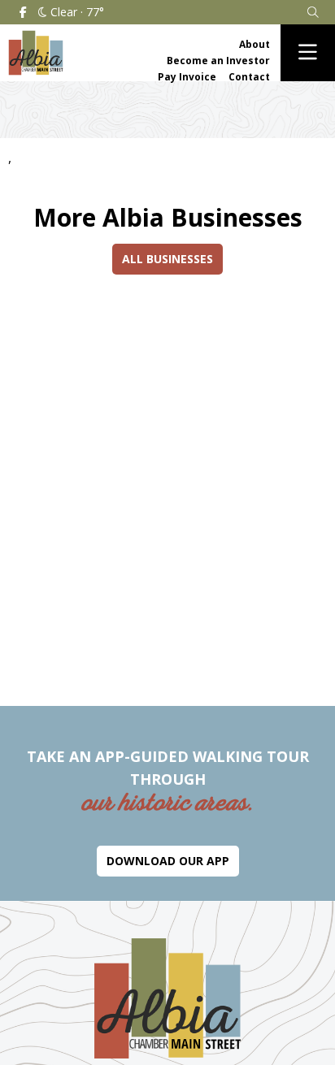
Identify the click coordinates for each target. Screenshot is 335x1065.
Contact (249, 77)
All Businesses (167, 258)
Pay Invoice (187, 77)
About (254, 44)
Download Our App (168, 860)
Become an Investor (218, 60)
